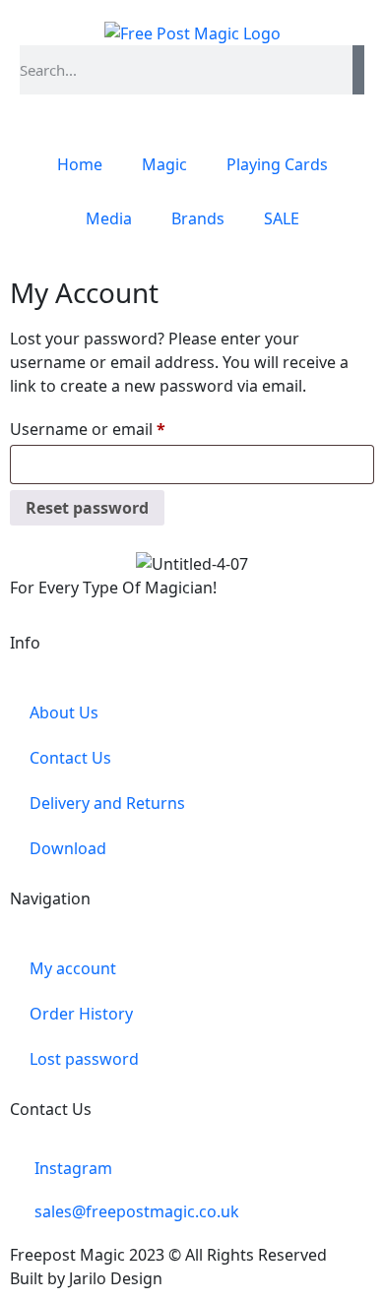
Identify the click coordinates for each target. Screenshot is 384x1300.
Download (68, 848)
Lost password (84, 1059)
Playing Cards (277, 164)
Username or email (121, 426)
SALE (281, 218)
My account (73, 968)
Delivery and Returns (107, 803)
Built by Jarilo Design (86, 1278)
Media (109, 218)
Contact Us (70, 758)
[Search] (358, 69)
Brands (197, 218)
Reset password (87, 508)
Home (79, 164)
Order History (81, 1013)
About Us (64, 712)
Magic (164, 164)
